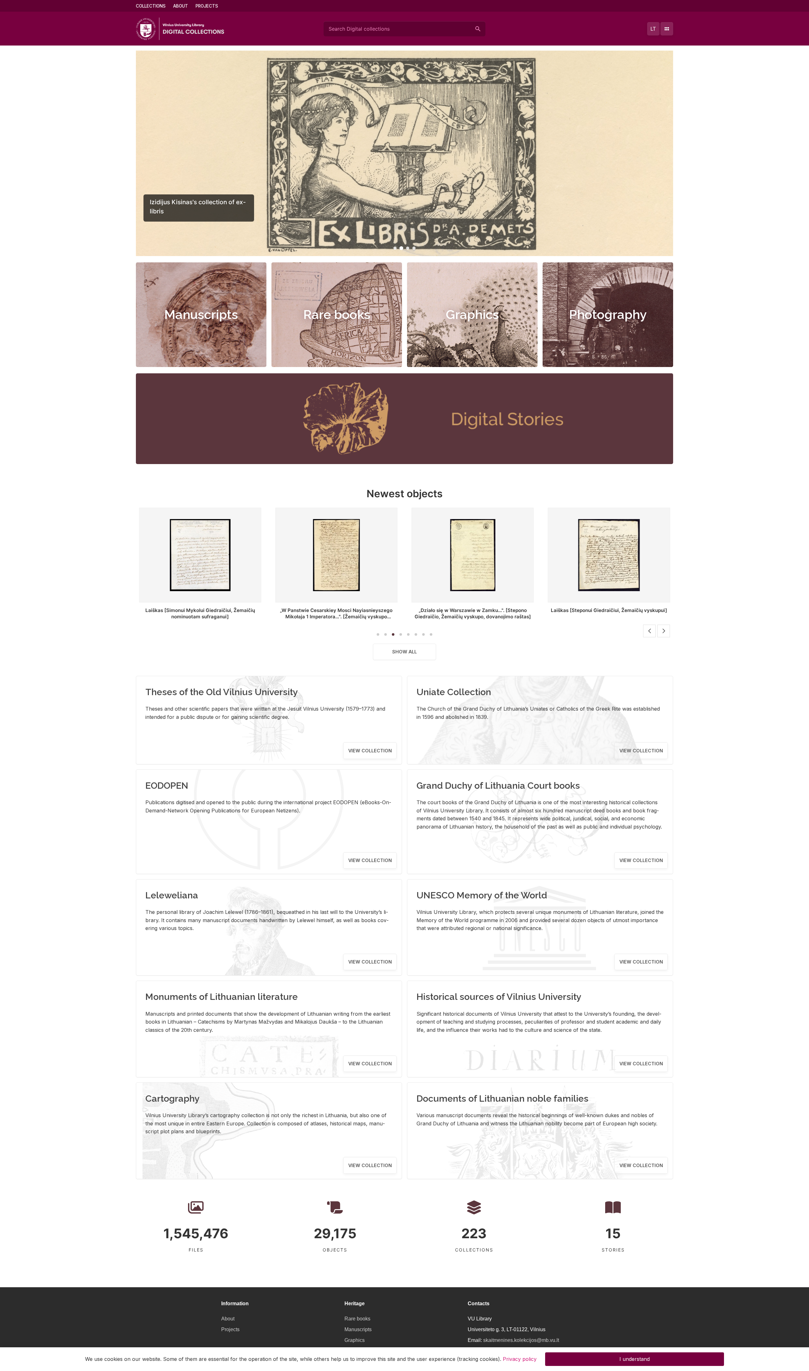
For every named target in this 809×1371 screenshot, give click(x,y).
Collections (151, 6)
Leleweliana (171, 895)
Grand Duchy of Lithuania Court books (498, 785)
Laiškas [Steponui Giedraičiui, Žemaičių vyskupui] (473, 610)
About (180, 6)
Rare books (336, 314)
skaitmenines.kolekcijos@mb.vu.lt (521, 1340)
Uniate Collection (454, 692)
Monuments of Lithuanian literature (221, 996)
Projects (207, 6)
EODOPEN (166, 785)
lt (653, 29)
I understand (634, 1359)
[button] (395, 248)
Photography (608, 314)
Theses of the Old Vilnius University (221, 692)
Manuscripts (201, 314)
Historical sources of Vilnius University (499, 996)
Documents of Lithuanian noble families (502, 1098)
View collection (370, 750)
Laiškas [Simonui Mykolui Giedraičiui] (609, 610)
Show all (404, 651)
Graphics (472, 314)
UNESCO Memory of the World (482, 895)
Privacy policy (520, 1359)
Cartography (172, 1098)
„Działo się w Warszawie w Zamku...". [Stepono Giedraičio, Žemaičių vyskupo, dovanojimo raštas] (336, 613)
